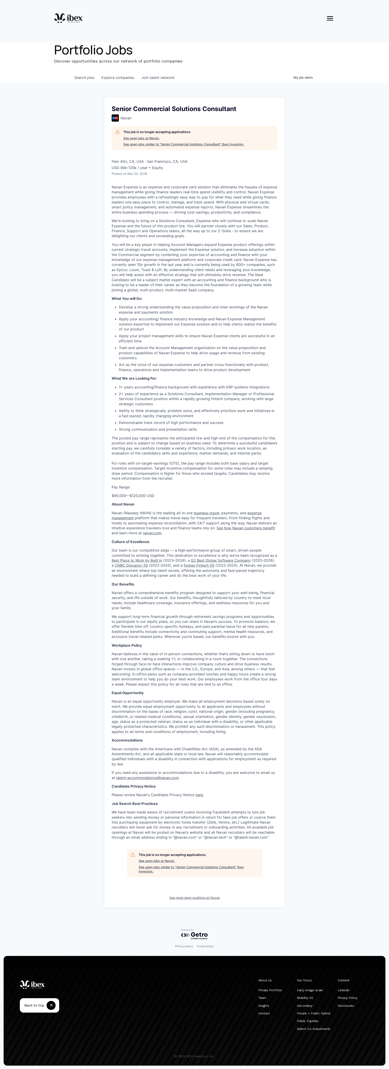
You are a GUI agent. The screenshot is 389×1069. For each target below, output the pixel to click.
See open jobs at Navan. (141, 138)
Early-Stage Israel (310, 990)
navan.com (152, 533)
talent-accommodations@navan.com (147, 777)
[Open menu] (330, 18)
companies (118, 77)
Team (262, 998)
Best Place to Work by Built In (137, 560)
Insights (263, 1005)
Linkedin (344, 990)
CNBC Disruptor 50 (131, 565)
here (199, 795)
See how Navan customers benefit (246, 528)
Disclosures (346, 1005)
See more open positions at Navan (194, 898)
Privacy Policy (347, 998)
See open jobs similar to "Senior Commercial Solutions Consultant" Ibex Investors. (183, 144)
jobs (84, 77)
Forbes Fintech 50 (199, 565)
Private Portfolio (270, 990)
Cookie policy (205, 946)
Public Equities (307, 1021)
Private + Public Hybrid (313, 1013)
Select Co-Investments (313, 1028)
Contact (264, 1013)
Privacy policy (184, 946)
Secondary (304, 1005)
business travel (206, 513)
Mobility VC (305, 998)
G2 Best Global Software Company (221, 560)
